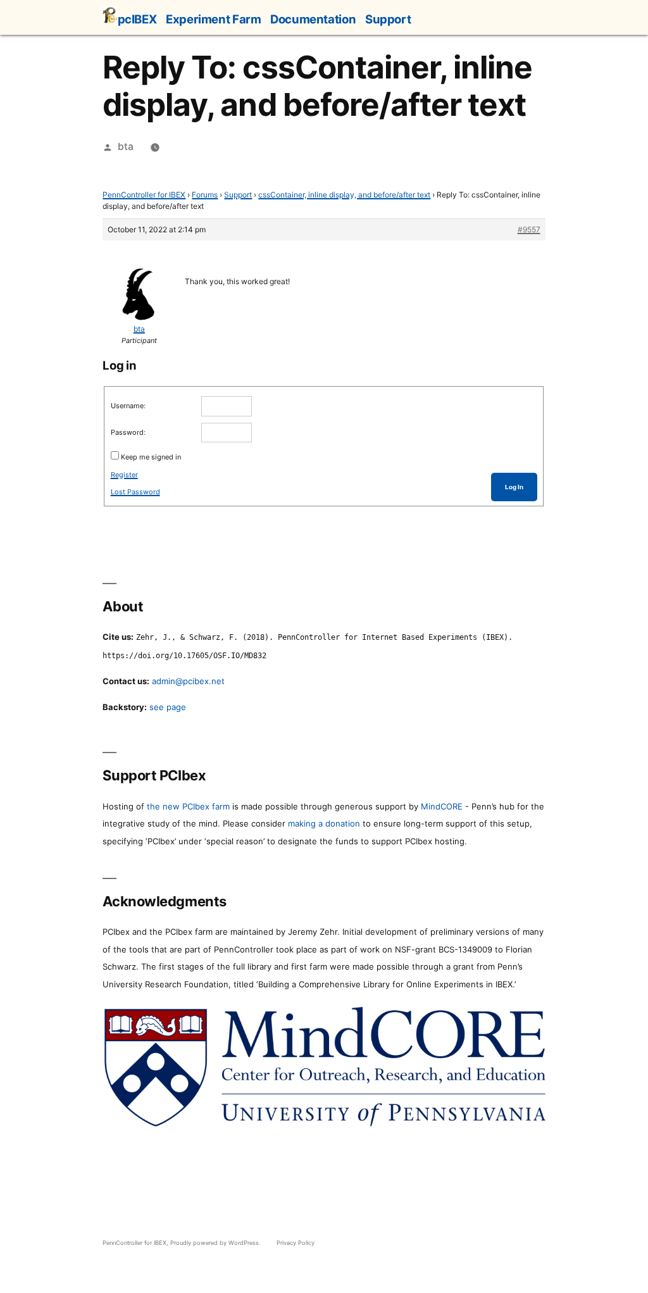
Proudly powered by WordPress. (216, 1242)
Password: (128, 432)
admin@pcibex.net (188, 681)
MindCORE (442, 806)
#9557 (529, 229)
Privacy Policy (296, 1242)
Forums (205, 194)
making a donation (324, 823)
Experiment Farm (213, 19)
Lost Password (135, 491)
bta (126, 147)
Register (124, 474)
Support (388, 19)
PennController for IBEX (144, 194)
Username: (128, 405)
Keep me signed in (151, 457)
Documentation (313, 19)
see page (167, 707)
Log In (514, 487)
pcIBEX (137, 19)
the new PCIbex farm (188, 806)
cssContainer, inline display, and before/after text (344, 194)
